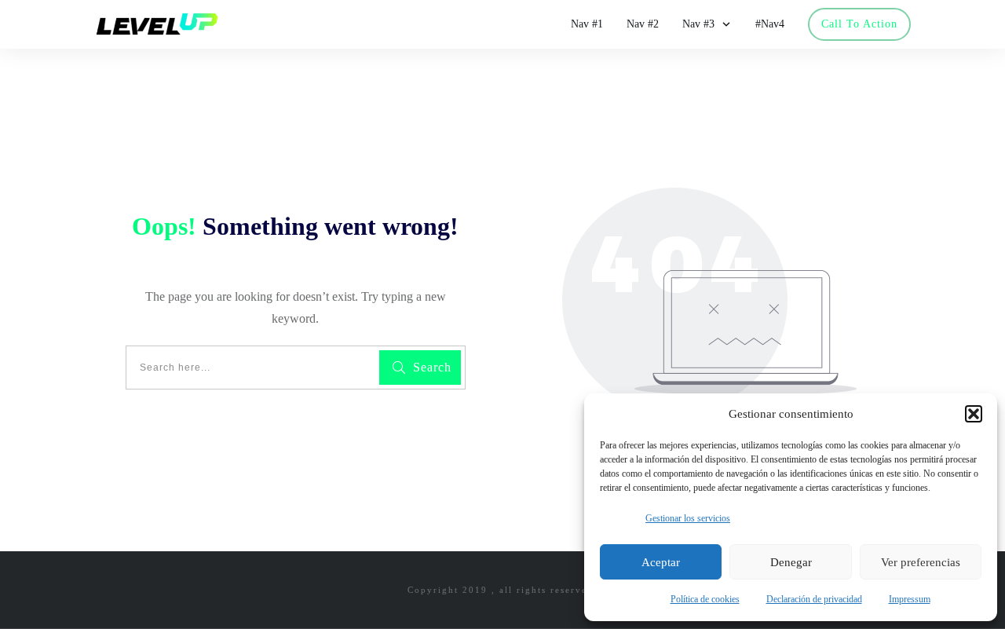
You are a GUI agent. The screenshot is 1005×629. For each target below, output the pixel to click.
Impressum (909, 599)
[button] (973, 414)
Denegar (791, 562)
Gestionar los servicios (687, 518)
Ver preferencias (920, 562)
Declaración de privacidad (814, 599)
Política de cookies (705, 599)
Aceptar (660, 562)
